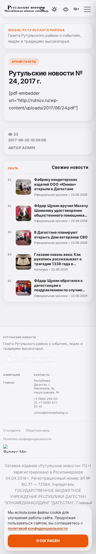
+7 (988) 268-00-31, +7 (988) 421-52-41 (46, 402)
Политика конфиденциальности (27, 439)
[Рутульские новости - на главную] (26, 9)
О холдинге (12, 430)
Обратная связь (38, 430)
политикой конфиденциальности (37, 528)
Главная (8, 382)
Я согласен (48, 541)
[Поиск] (42, 9)
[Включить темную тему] (54, 9)
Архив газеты (24, 61)
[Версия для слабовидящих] (65, 9)
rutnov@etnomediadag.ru (51, 412)
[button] (87, 9)
